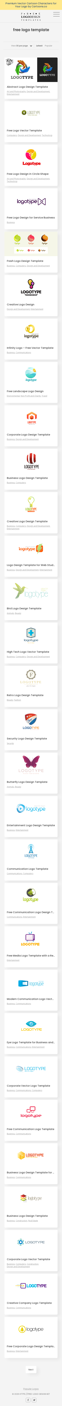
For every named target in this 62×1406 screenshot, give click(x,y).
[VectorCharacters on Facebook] (28, 1400)
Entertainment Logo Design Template (31, 825)
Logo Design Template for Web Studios (31, 565)
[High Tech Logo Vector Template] (31, 635)
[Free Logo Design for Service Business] (31, 200)
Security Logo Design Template (27, 738)
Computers (12, 135)
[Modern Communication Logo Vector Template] (31, 982)
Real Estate (33, 1220)
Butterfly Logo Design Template (27, 782)
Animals (10, 613)
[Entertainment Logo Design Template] (31, 808)
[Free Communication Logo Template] (31, 1112)
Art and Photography (16, 91)
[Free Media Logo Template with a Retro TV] (31, 938)
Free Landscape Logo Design (25, 391)
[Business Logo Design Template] (31, 461)
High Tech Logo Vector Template (28, 652)
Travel (44, 396)
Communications (23, 352)
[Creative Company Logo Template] (31, 1286)
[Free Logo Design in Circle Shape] (31, 157)
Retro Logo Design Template (25, 695)
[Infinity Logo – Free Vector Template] (31, 331)
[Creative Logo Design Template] (31, 504)
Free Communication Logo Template (30, 1129)
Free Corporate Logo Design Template (31, 1346)
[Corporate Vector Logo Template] (31, 1068)
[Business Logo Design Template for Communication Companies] (31, 1155)
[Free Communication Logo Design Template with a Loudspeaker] (31, 895)
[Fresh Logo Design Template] (31, 244)
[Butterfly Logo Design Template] (31, 765)
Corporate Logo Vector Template (28, 1259)
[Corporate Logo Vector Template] (31, 1242)
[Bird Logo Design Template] (31, 591)
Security (10, 743)
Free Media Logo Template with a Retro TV (31, 955)
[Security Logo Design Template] (31, 721)
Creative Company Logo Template (29, 1303)
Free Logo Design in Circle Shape (27, 174)
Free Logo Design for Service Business (31, 217)
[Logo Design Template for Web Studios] (31, 548)
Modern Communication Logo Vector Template (31, 999)
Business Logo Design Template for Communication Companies (31, 1172)
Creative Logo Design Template (27, 521)
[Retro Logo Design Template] (31, 678)
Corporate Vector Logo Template (28, 1086)
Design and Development (38, 91)
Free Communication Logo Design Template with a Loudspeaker (31, 912)
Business (11, 222)
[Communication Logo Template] (31, 851)
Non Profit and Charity (31, 396)
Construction (21, 1220)
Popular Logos (31, 1388)
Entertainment (13, 94)
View (19, 45)
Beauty (18, 613)
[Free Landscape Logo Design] (31, 374)
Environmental (13, 396)
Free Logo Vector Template (24, 130)
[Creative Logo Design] (31, 287)
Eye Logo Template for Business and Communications (31, 1042)
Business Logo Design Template (27, 478)
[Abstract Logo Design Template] (31, 70)
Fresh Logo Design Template (25, 261)
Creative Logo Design (20, 304)
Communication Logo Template (27, 869)
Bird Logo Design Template (24, 608)
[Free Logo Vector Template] (31, 113)
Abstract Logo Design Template (27, 87)
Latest (39, 45)
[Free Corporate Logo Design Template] (31, 1329)
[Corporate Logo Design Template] (31, 417)
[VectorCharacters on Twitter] (34, 1400)
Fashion (17, 700)
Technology (47, 135)
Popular (48, 45)
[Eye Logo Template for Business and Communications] (31, 1025)
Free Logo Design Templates (31, 16)
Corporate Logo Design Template (28, 434)
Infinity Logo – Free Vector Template (30, 348)
